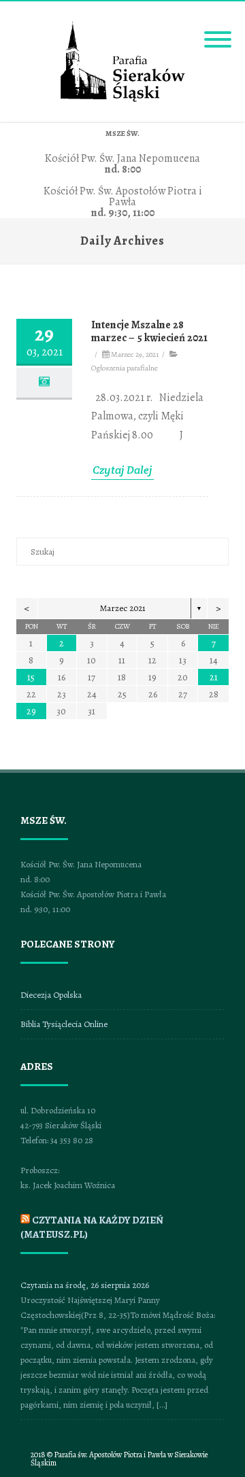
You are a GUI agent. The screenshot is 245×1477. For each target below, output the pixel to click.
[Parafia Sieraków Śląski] (122, 99)
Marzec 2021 (123, 608)
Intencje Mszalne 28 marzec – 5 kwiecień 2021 (149, 331)
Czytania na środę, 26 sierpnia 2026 (84, 1285)
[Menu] (218, 31)
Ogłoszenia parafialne (124, 367)
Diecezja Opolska (51, 995)
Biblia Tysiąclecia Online (64, 1024)
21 (214, 677)
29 (31, 711)
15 (31, 677)
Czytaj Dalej (122, 470)
